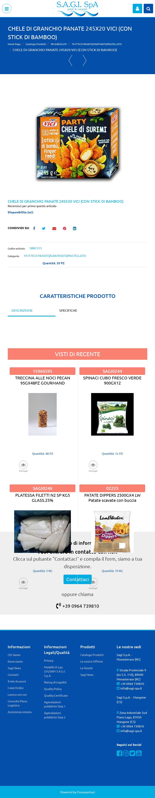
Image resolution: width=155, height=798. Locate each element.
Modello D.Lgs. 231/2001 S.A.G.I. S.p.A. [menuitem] (54, 671)
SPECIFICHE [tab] (68, 310)
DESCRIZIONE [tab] (22, 310)
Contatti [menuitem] (13, 674)
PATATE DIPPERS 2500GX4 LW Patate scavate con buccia (112, 498)
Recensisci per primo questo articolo (32, 206)
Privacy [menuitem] (48, 660)
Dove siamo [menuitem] (15, 661)
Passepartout (86, 792)
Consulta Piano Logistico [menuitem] (17, 703)
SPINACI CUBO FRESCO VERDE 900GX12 (112, 380)
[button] (77, 143)
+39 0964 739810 (80, 606)
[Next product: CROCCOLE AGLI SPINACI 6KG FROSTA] (84, 61)
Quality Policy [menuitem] (53, 689)
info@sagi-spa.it (131, 688)
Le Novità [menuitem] (86, 668)
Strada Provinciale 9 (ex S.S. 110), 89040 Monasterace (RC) (131, 674)
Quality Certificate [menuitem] (56, 695)
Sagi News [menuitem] (14, 668)
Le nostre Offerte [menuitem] (91, 661)
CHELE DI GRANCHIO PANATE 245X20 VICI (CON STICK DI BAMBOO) (65, 50)
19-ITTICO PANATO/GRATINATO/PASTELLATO (97, 44)
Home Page (14, 44)
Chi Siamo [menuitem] (14, 655)
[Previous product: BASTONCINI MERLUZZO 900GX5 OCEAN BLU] (70, 61)
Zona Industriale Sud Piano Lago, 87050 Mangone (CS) (132, 717)
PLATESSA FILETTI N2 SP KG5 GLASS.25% (42, 498)
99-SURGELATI (59, 44)
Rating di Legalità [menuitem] (55, 682)
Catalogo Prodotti (36, 44)
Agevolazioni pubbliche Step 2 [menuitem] (54, 715)
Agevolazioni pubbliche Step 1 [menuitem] (54, 704)
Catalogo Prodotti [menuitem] (92, 655)
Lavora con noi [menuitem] (17, 694)
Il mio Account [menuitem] (17, 681)
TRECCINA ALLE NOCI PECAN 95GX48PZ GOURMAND (42, 380)
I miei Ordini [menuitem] (15, 688)
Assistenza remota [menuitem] (20, 712)
